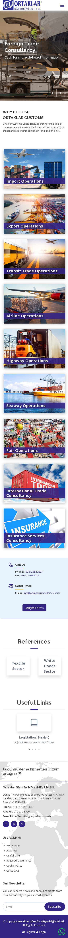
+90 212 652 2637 (33, 571)
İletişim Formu (34, 608)
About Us (11, 850)
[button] (52, 93)
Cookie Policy (14, 865)
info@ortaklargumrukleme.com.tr (42, 593)
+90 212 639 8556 (30, 575)
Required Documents (18, 860)
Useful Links (13, 855)
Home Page (13, 845)
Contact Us (12, 870)
